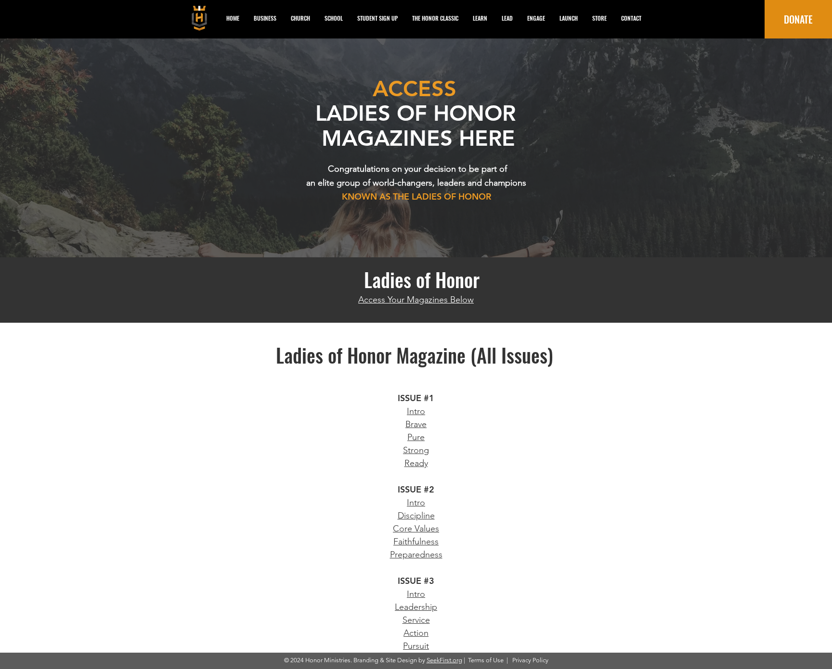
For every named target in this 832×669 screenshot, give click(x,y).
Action (416, 633)
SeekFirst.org (444, 660)
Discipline (416, 515)
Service (416, 620)
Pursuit (416, 646)
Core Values (416, 528)
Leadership (416, 607)
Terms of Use (486, 660)
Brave (416, 424)
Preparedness (416, 554)
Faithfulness (416, 541)
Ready (416, 463)
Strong (416, 450)
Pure (416, 437)
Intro (416, 411)
